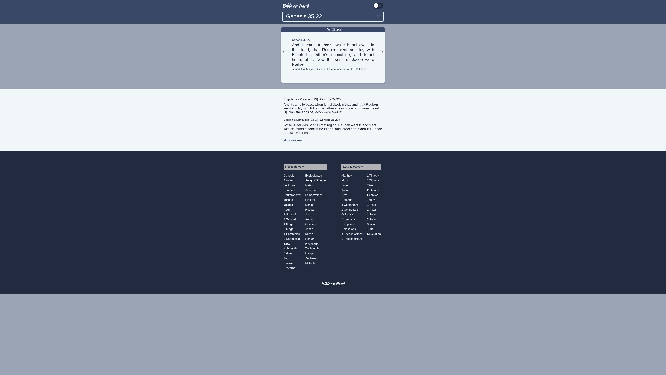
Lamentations (314, 195)
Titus (370, 185)
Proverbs (289, 268)
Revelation (374, 234)
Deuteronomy (292, 195)
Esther (288, 253)
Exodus (288, 180)
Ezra (287, 243)
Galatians (347, 214)
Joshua (288, 200)
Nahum (309, 238)
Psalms (288, 263)
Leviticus (289, 185)
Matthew (346, 175)
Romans (346, 200)
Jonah (309, 229)
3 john (371, 224)
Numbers (289, 190)
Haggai (309, 253)
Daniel (309, 204)
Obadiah (310, 224)
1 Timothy (373, 175)
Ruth (287, 209)
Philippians (348, 224)
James (371, 200)
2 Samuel (290, 219)
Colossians (348, 229)
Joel (308, 214)
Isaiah (309, 185)
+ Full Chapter (333, 29)
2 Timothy (373, 180)
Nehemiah (290, 248)
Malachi (310, 263)
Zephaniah (312, 248)
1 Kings (288, 224)
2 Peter (371, 209)
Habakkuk (311, 243)
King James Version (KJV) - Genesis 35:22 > (312, 99)
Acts (344, 195)
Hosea (309, 209)
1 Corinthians (350, 204)
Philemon (373, 190)
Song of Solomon (316, 180)
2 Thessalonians (352, 238)
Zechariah (311, 258)
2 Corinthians (350, 209)
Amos (309, 219)
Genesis (289, 175)
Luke (344, 185)
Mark (344, 180)
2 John (371, 219)
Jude (370, 229)
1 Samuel (290, 214)
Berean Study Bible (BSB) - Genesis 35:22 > (312, 119)
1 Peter (371, 204)
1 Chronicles (292, 234)
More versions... (294, 140)
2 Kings (288, 229)
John (344, 190)
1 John (371, 214)
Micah (309, 234)
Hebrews (372, 195)
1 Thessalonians (352, 234)
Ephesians (348, 219)
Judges (288, 204)
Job (286, 258)
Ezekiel (310, 200)
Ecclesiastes (313, 175)
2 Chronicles (292, 238)
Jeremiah (311, 190)
